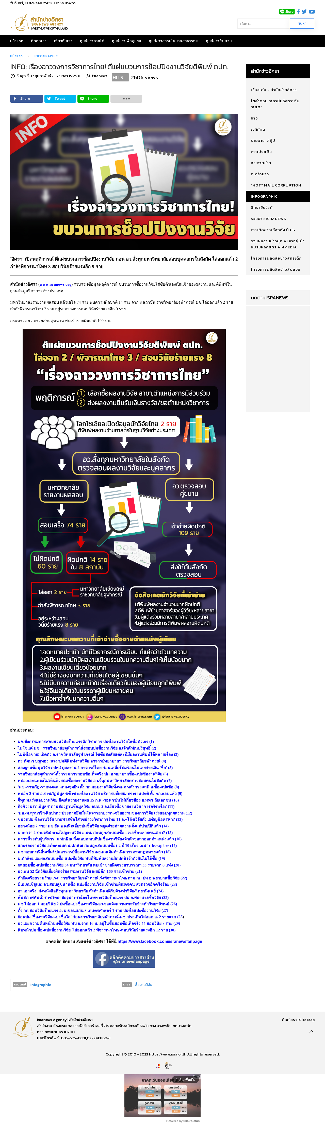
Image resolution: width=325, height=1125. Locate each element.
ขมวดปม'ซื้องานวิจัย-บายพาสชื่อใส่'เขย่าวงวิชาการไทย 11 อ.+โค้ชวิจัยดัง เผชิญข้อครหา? (96, 819)
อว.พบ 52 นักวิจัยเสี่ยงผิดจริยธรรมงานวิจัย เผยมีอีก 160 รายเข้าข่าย (76, 871)
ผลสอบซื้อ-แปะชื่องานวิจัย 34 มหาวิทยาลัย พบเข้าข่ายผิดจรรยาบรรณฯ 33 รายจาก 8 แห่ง (95, 865)
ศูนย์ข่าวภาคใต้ (92, 41)
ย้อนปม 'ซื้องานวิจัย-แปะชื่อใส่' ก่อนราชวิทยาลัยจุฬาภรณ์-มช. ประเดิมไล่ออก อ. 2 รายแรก (97, 917)
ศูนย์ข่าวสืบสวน (219, 41)
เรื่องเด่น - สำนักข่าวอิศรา (274, 90)
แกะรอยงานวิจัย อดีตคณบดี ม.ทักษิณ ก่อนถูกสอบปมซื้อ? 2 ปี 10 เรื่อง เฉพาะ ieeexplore (93, 845)
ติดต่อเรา (38, 41)
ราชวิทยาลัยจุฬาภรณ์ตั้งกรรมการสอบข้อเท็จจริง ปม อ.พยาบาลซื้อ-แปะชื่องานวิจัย (90, 774)
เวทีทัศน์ (258, 129)
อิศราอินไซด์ (262, 207)
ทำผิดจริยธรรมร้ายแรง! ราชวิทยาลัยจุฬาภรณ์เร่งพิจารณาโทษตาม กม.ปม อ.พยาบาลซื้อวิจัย (99, 878)
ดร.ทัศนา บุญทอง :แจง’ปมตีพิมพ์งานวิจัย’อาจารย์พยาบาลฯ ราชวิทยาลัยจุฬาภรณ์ (89, 761)
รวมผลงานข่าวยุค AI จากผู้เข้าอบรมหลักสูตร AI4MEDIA (278, 244)
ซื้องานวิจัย (143, 984)
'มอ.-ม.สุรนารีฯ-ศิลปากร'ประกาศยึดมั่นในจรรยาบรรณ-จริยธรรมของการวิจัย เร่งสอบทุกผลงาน (101, 813)
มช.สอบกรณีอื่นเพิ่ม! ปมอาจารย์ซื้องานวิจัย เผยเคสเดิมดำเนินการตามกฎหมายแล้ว (90, 852)
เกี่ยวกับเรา (63, 41)
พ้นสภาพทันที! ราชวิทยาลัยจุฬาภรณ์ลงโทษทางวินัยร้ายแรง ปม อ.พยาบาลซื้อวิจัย (89, 897)
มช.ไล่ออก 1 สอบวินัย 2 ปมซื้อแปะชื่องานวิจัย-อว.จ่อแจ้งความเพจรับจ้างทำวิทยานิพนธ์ (93, 904)
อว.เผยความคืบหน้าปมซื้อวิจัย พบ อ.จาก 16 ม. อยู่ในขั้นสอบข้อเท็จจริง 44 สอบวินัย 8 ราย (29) (99, 923)
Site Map (307, 1019)
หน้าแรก (16, 41)
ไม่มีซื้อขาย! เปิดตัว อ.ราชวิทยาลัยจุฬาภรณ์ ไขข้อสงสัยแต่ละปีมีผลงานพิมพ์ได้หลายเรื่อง (95, 754)
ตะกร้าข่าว (260, 174)
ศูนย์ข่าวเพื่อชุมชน (126, 41)
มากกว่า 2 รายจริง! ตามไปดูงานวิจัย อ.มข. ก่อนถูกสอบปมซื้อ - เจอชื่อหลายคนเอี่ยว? (91, 832)
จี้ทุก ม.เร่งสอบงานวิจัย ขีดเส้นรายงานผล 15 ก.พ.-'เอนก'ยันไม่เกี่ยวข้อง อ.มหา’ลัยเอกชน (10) (98, 800)
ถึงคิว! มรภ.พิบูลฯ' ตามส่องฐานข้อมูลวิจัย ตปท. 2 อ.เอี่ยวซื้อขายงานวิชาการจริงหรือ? (92, 806)
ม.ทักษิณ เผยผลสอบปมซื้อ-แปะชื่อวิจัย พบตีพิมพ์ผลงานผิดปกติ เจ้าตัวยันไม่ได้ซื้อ (87, 858)
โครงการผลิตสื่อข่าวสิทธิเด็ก (276, 258)
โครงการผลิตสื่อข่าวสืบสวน (275, 269)
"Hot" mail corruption (276, 185)
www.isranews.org (55, 284)
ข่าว (254, 118)
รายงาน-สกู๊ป (263, 140)
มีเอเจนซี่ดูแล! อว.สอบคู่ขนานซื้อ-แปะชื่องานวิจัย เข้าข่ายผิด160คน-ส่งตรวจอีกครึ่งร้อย (93, 884)
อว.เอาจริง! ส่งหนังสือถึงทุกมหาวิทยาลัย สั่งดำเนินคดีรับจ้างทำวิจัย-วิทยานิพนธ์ (87, 891)
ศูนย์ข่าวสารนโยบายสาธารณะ (173, 41)
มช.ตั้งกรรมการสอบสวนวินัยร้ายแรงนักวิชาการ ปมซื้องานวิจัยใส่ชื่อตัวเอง (83, 741)
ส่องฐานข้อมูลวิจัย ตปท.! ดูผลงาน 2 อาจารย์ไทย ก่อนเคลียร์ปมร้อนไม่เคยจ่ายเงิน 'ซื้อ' (92, 767)
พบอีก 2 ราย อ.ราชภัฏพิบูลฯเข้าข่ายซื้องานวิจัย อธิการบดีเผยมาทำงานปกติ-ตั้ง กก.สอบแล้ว (97, 793)
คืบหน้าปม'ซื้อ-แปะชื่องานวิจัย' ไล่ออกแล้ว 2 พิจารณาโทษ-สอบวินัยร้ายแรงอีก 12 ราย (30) (96, 930)
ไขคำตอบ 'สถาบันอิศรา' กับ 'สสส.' (275, 104)
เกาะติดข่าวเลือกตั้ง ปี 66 (273, 230)
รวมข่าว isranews (268, 218)
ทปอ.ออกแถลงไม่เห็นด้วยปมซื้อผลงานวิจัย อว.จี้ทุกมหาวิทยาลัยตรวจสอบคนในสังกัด (92, 780)
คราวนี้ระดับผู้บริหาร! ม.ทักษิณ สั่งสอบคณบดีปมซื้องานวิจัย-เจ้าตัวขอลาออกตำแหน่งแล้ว (96, 839)
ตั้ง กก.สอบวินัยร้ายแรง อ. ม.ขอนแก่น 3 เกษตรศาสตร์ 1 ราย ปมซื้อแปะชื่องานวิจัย (89, 910)
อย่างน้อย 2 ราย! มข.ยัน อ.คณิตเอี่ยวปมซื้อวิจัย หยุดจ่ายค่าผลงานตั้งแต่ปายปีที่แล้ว (89, 826)
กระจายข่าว (261, 163)
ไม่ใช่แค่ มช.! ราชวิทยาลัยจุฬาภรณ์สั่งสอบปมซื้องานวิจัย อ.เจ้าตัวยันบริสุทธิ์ (84, 748)
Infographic (46, 56)
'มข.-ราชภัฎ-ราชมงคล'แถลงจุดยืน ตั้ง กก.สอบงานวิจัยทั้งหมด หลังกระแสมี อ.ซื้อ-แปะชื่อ (95, 787)
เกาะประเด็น (261, 152)
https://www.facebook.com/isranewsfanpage (160, 941)
